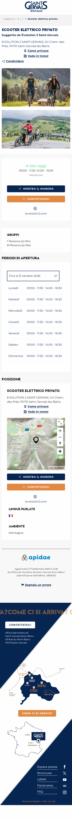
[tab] (29, 276)
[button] (36, 87)
